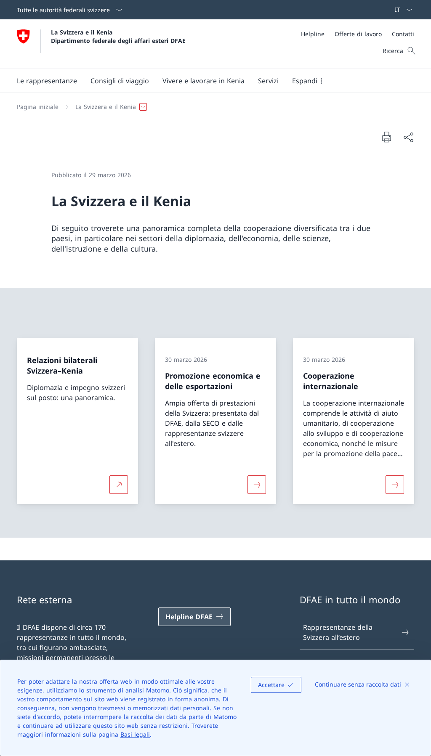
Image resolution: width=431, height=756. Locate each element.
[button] (47, 81)
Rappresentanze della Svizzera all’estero (337, 632)
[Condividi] (408, 137)
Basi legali (135, 734)
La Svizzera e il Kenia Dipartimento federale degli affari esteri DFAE (118, 36)
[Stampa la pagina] (386, 136)
